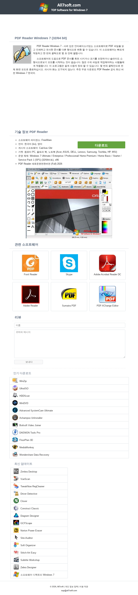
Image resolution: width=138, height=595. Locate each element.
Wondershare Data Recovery (34, 454)
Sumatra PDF (69, 305)
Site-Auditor (26, 538)
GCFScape (26, 523)
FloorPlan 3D (26, 440)
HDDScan (24, 396)
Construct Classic (29, 508)
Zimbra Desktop (28, 471)
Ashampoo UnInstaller (30, 418)
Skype (69, 274)
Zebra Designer (28, 567)
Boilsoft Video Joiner (30, 425)
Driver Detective (28, 493)
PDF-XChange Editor (107, 305)
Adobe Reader (30, 305)
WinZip (23, 381)
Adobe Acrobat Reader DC (107, 274)
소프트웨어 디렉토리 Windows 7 (37, 574)
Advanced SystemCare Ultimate (36, 410)
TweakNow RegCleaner (32, 486)
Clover (23, 501)
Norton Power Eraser (31, 530)
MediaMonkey (26, 447)
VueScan (25, 479)
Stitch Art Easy (28, 552)
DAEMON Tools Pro (29, 432)
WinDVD (23, 403)
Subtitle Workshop (30, 560)
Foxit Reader (30, 274)
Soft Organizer (28, 545)
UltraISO (23, 388)
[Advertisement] (69, 24)
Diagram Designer (29, 516)
